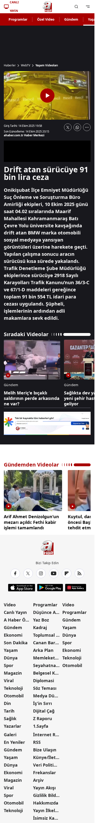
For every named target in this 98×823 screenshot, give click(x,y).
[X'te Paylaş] (68, 127)
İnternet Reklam (47, 733)
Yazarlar (12, 724)
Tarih (9, 709)
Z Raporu (42, 717)
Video (10, 603)
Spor (8, 664)
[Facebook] (15, 571)
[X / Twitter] (28, 571)
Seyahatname (47, 664)
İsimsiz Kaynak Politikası (47, 816)
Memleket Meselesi (47, 656)
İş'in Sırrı (42, 701)
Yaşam (11, 648)
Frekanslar (44, 771)
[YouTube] (54, 571)
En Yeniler (14, 740)
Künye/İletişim (47, 756)
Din (7, 701)
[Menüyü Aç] (88, 6)
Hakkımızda (45, 801)
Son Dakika (16, 641)
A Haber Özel (17, 618)
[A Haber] (47, 6)
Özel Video (45, 19)
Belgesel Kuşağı (47, 671)
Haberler (10, 65)
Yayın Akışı (44, 786)
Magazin (13, 671)
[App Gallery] (75, 586)
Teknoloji (13, 686)
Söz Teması (44, 686)
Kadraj (40, 626)
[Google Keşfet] (47, 423)
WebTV (25, 65)
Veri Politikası (47, 763)
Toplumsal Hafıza (47, 633)
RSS (37, 740)
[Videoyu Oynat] (47, 95)
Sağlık (10, 717)
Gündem (71, 19)
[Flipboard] (66, 571)
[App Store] (21, 586)
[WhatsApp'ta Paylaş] (77, 127)
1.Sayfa (40, 724)
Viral (9, 679)
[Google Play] (50, 586)
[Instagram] (41, 571)
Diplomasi (43, 679)
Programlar (18, 19)
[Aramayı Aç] (76, 6)
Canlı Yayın (15, 610)
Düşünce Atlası (47, 610)
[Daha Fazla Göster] (87, 127)
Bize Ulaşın (44, 748)
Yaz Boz (41, 618)
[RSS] (79, 571)
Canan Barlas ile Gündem (47, 641)
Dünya (11, 656)
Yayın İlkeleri (47, 809)
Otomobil (14, 694)
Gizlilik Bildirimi (47, 793)
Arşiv (38, 778)
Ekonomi (13, 633)
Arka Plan (43, 648)
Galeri (10, 733)
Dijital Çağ (43, 709)
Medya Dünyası (47, 694)
